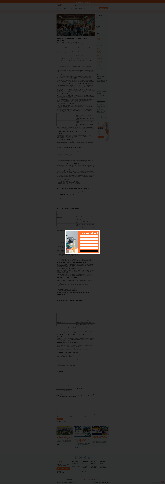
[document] (82, 242)
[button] (98, 231)
